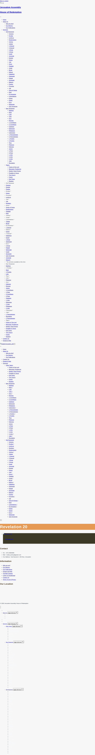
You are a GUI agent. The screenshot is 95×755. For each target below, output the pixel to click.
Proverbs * (12, 496)
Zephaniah (12, 76)
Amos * (11, 474)
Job (10, 88)
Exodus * (11, 444)
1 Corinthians (12, 122)
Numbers (11, 448)
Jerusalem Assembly (10, 7)
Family (11, 177)
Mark (10, 112)
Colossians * (12, 407)
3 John (11, 159)
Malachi (11, 82)
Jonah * (11, 478)
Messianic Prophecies (15, 169)
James (11, 149)
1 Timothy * (12, 414)
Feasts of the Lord (14, 167)
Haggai (11, 78)
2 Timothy (11, 141)
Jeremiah (11, 56)
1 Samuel (11, 46)
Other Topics (9, 365)
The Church (12, 175)
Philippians (12, 130)
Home (4, 19)
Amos (10, 64)
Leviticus (11, 38)
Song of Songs (13, 90)
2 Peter (11, 153)
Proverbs (11, 86)
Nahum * (11, 482)
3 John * (11, 434)
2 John (11, 157)
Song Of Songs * (13, 500)
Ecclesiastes (12, 94)
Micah (10, 70)
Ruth (10, 92)
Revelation (12, 163)
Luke (10, 114)
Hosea (10, 60)
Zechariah (11, 80)
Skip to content (4, 1)
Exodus (11, 36)
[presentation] (49, 534)
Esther (11, 98)
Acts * (10, 393)
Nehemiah (11, 104)
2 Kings (11, 52)
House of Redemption (11, 12)
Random (11, 181)
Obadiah (11, 66)
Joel (10, 62)
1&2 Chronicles (13, 106)
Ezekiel (11, 58)
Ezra (10, 102)
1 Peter (11, 151)
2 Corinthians (12, 124)
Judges (11, 44)
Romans (11, 120)
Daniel (10, 100)
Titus (10, 143)
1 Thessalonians (13, 134)
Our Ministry (9, 26)
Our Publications (10, 28)
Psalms (11, 84)
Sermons (5, 30)
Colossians (12, 132)
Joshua (11, 42)
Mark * (11, 387)
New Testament (10, 108)
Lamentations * (13, 504)
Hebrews (11, 147)
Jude (10, 161)
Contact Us (6, 338)
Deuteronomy (12, 40)
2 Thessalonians (13, 137)
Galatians (11, 126)
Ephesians (12, 128)
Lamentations (12, 96)
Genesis (11, 34)
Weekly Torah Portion (15, 171)
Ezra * (10, 512)
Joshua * (11, 452)
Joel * (10, 472)
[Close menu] (0, 607)
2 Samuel (11, 48)
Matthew (11, 110)
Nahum (11, 72)
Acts (10, 118)
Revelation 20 (9, 539)
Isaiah (10, 54)
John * (10, 391)
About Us (5, 21)
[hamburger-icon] (0, 346)
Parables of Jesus (14, 173)
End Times (12, 179)
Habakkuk (11, 74)
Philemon (11, 145)
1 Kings (11, 50)
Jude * (10, 436)
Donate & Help (7, 340)
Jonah (10, 68)
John (10, 116)
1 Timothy (11, 139)
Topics (8, 165)
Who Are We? (10, 24)
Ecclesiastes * (13, 506)
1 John (11, 155)
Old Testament (10, 32)
